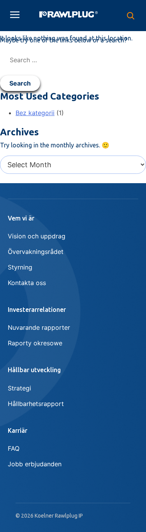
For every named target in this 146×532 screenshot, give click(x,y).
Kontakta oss (27, 283)
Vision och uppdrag (36, 236)
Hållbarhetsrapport (36, 404)
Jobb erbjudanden (35, 464)
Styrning (20, 267)
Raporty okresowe (35, 343)
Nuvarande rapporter (39, 327)
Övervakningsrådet (35, 252)
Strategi (19, 388)
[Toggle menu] (15, 15)
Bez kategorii (35, 113)
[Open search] (130, 15)
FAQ (13, 448)
